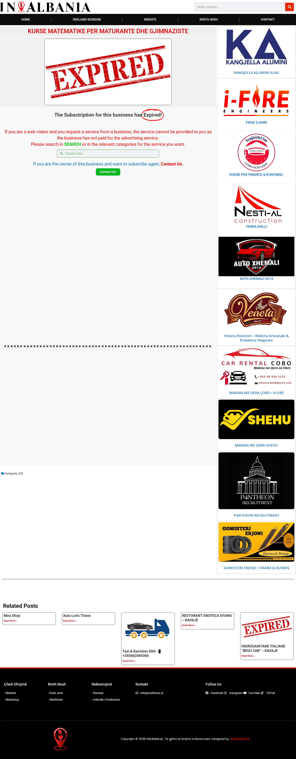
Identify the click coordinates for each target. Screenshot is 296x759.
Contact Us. (172, 163)
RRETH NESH (209, 19)
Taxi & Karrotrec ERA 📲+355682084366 (141, 653)
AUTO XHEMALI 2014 (256, 279)
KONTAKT (268, 19)
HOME (25, 19)
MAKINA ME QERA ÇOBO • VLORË (256, 393)
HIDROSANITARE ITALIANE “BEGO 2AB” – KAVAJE (263, 648)
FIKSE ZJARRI (256, 122)
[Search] (289, 7)
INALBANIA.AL (240, 739)
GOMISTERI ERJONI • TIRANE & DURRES (256, 568)
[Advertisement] (108, 269)
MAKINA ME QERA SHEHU (256, 445)
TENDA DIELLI (256, 226)
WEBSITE (150, 19)
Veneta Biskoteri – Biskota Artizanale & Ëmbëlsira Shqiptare (256, 338)
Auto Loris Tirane (77, 615)
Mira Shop (12, 615)
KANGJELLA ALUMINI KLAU (256, 72)
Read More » (10, 620)
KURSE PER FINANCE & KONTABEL (256, 175)
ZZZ (20, 473)
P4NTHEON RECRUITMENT (256, 515)
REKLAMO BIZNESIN (87, 19)
